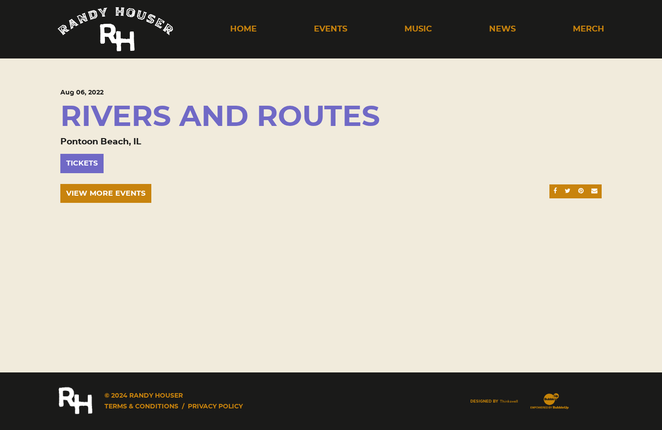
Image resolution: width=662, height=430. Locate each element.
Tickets (82, 163)
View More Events (105, 193)
